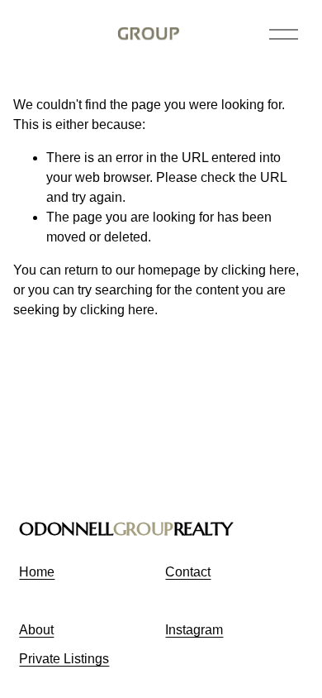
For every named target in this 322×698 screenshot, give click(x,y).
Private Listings (64, 659)
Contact (188, 572)
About (36, 630)
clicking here (258, 270)
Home (36, 572)
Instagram (194, 630)
